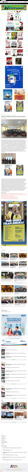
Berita (2, 115)
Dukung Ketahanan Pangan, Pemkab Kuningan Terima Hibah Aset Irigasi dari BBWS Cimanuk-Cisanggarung (15, 364)
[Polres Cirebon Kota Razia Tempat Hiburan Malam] (23, 255)
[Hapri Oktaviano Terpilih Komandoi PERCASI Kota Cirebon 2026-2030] (14, 263)
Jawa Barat (4, 115)
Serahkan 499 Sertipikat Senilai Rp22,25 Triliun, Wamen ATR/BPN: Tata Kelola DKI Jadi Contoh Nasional (15, 353)
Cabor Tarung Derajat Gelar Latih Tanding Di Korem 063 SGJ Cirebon (9, 198)
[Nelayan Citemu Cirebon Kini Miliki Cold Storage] (3, 350)
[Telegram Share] (24, 250)
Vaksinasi (3, 443)
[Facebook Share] (20, 250)
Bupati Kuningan (4, 438)
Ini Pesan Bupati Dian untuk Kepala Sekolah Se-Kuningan (12, 367)
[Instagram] (13, 467)
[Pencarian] (26, 2)
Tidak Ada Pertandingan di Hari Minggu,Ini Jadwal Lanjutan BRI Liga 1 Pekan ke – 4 (13, 459)
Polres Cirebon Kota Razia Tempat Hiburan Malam (7, 195)
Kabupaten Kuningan (8, 115)
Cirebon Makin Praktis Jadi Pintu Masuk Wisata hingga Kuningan (9, 196)
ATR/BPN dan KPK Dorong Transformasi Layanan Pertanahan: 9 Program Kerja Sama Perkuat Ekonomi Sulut (16, 356)
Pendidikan (14, 115)
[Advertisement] (14, 429)
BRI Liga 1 (3, 437)
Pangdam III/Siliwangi (4, 442)
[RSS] (17, 467)
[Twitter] (12, 467)
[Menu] (1, 2)
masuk (5, 311)
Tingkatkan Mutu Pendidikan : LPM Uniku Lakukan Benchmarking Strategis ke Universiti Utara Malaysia (14, 194)
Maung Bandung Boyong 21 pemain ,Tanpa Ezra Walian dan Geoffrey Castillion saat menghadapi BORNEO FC (15, 452)
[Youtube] (14, 467)
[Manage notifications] (1, 470)
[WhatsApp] (16, 467)
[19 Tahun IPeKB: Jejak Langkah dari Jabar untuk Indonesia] (3, 381)
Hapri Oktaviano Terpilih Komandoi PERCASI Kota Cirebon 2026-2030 (9, 197)
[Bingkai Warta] (5, 2)
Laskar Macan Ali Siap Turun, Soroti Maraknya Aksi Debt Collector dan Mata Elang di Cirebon (12, 193)
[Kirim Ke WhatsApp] (26, 250)
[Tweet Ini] (21, 250)
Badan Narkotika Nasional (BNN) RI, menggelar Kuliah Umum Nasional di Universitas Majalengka (7, 419)
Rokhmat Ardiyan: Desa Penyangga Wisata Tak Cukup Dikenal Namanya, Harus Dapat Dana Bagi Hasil (16, 374)
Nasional (12, 115)
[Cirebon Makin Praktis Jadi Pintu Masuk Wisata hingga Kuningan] (5, 263)
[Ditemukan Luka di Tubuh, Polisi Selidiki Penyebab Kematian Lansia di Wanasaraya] (7, 405)
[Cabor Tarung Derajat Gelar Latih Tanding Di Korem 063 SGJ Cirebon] (23, 263)
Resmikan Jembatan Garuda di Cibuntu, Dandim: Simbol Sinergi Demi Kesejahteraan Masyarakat (15, 377)
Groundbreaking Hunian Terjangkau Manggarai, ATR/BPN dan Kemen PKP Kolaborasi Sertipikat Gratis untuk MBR (15, 371)
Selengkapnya (14, 359)
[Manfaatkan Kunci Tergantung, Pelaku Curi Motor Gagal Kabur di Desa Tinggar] (20, 414)
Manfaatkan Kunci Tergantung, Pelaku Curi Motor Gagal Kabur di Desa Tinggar (20, 419)
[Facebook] (10, 467)
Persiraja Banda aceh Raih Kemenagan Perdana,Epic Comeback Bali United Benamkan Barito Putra (14, 457)
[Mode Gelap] (25, 2)
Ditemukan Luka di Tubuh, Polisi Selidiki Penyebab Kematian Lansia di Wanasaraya (7, 410)
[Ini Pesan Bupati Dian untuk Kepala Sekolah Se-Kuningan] (3, 368)
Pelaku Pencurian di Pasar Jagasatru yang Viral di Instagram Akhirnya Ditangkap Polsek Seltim (20, 410)
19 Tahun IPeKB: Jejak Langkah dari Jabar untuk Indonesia (12, 380)
